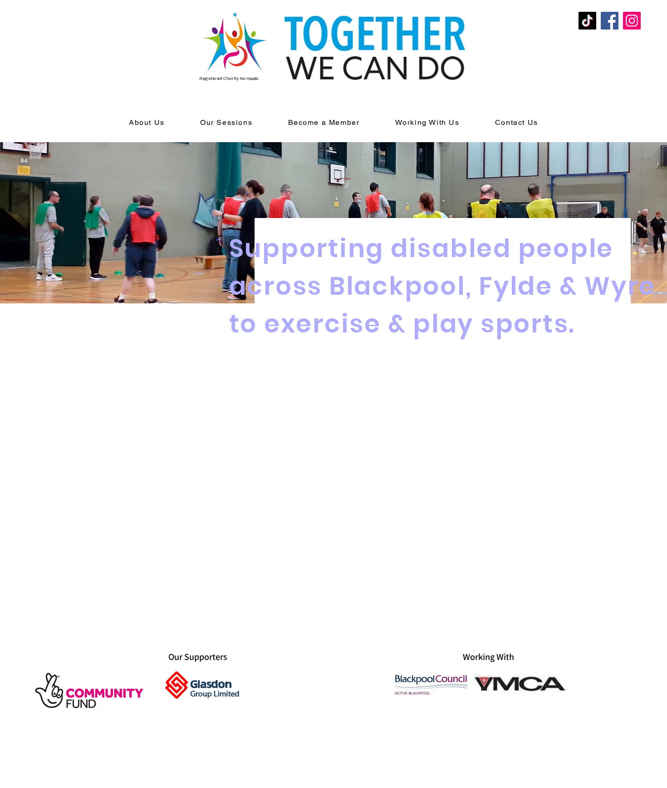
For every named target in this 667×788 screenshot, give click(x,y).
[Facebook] (609, 21)
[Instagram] (632, 21)
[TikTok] (587, 21)
